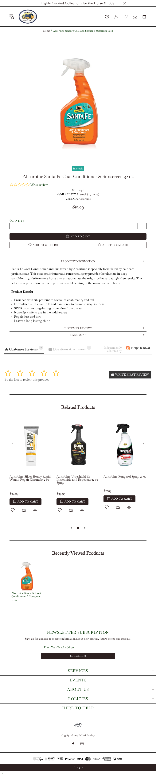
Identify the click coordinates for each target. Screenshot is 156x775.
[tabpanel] (31, 469)
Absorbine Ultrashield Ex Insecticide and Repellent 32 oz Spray (77, 479)
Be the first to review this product (27, 380)
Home (46, 30)
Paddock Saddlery (28, 16)
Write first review (131, 375)
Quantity (17, 220)
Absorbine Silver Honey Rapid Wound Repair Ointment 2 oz (30, 478)
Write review (39, 185)
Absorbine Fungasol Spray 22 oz (124, 476)
